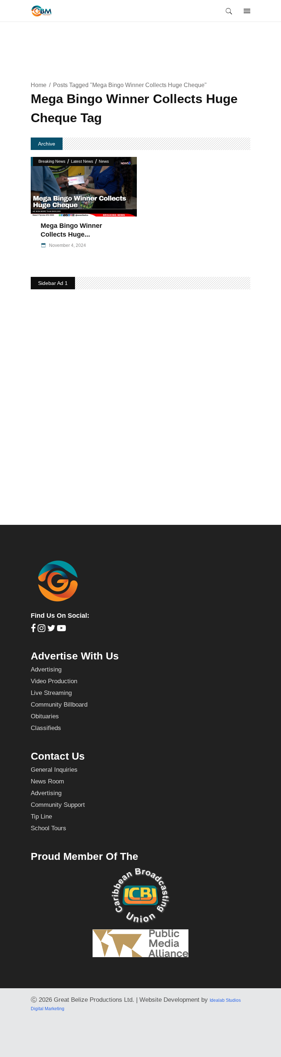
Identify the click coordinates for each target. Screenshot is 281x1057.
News (104, 161)
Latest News (82, 161)
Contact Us (58, 756)
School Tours (48, 828)
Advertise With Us (75, 656)
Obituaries (45, 716)
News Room (47, 781)
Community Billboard (59, 704)
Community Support (58, 804)
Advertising (46, 669)
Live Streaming (51, 692)
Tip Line (41, 816)
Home (38, 85)
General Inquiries (54, 769)
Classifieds (46, 728)
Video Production (54, 681)
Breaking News (51, 161)
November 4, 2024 (67, 245)
